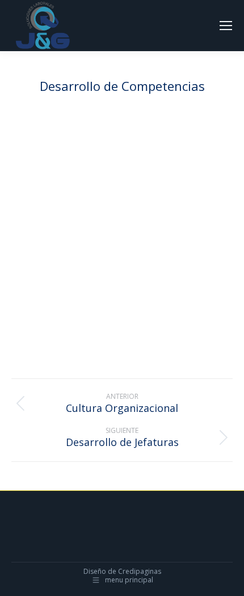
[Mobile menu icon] (226, 25)
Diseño (94, 571)
